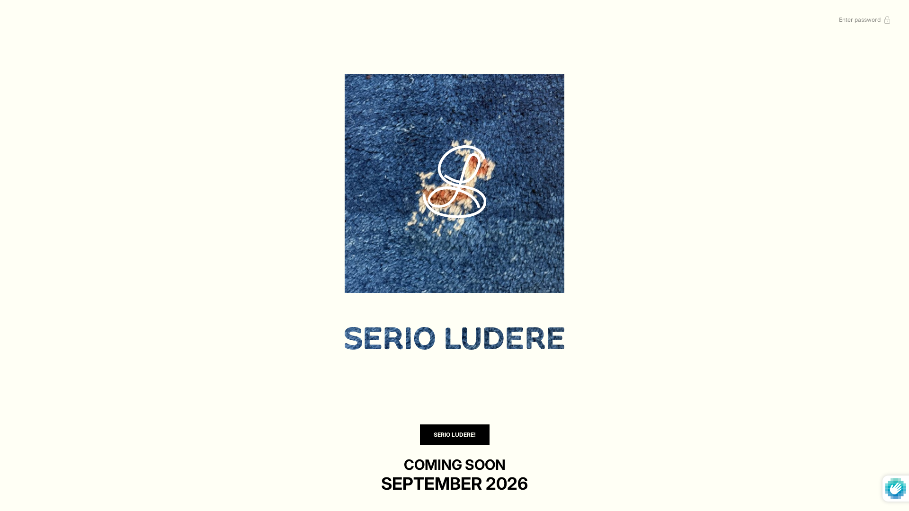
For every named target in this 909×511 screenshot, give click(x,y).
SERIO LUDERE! (455, 434)
